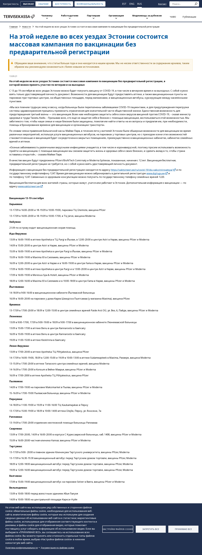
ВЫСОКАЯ (28, 4)
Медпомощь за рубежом (147, 15)
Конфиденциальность (90, 4)
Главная (13, 26)
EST (124, 3)
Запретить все (150, 529)
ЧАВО (173, 16)
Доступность (63, 4)
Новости (26, 26)
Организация (116, 15)
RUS (139, 3)
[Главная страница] (19, 16)
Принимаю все (183, 529)
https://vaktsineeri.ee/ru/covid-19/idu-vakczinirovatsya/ (142, 169)
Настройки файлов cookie (118, 529)
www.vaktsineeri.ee (29, 186)
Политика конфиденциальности (21, 547)
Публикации (189, 16)
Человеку (46, 15)
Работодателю (69, 15)
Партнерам (93, 15)
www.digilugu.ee (155, 173)
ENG (131, 3)
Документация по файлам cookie (57, 547)
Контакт (162, 4)
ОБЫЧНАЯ (43, 4)
